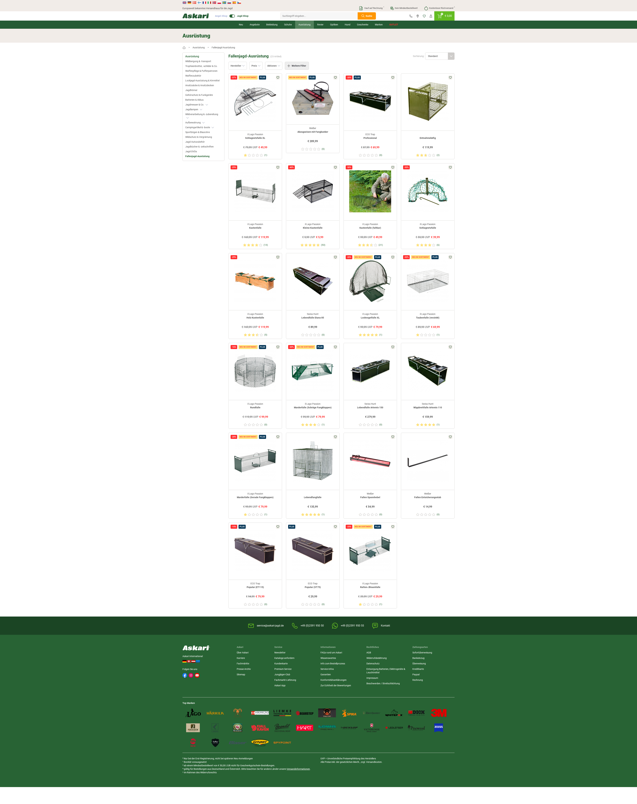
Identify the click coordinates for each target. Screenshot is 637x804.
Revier (320, 24)
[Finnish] (199, 2)
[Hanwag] (193, 742)
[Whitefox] (394, 713)
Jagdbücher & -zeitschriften (199, 146)
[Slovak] (229, 2)
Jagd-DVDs (191, 151)
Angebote (255, 24)
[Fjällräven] (260, 727)
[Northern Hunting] (215, 742)
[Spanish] (234, 2)
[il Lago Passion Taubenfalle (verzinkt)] (427, 281)
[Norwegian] (214, 2)
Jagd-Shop (242, 16)
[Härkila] (215, 713)
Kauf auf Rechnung (374, 7)
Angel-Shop (221, 16)
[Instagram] (191, 675)
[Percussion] (193, 727)
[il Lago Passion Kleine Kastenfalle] (312, 191)
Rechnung (417, 680)
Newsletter (279, 652)
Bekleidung (272, 24)
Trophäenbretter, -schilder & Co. (201, 66)
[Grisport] (260, 742)
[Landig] (215, 727)
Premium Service (282, 669)
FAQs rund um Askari (331, 652)
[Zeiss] (439, 727)
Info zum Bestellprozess (332, 663)
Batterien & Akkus (194, 99)
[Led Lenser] (394, 727)
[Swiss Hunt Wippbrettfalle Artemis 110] (427, 371)
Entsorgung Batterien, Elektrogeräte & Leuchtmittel (385, 671)
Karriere (241, 658)
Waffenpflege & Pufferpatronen (201, 71)
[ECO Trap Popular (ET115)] (255, 551)
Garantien (325, 674)
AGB (368, 652)
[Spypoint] (282, 742)
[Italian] (209, 2)
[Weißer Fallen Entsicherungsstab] (427, 461)
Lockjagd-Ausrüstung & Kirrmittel (202, 80)
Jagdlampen (192, 109)
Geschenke (362, 24)
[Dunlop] (349, 727)
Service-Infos (327, 669)
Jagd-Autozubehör (195, 141)
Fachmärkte (243, 663)
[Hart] (305, 727)
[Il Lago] (193, 713)
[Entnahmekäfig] (427, 102)
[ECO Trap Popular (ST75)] (312, 551)
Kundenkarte (281, 663)
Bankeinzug (418, 658)
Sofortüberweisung (422, 652)
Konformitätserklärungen (333, 680)
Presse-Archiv (244, 669)
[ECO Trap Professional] (370, 102)
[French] (204, 2)
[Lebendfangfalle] (312, 461)
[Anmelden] (430, 16)
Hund (347, 24)
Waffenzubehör (193, 75)
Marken (379, 24)
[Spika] (349, 713)
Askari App (279, 685)
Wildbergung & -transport (198, 61)
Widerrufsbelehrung (376, 658)
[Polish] (219, 2)
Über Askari (242, 652)
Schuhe (288, 24)
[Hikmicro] (260, 713)
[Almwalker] (238, 713)
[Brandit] (282, 727)
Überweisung (419, 663)
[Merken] (424, 16)
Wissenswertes (328, 658)
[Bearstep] (305, 713)
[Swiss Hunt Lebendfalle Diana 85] (312, 281)
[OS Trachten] (238, 727)
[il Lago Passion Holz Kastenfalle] (255, 281)
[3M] (439, 713)
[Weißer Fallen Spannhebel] (370, 461)
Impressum (372, 678)
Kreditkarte (418, 669)
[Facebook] (184, 675)
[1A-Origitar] (327, 713)
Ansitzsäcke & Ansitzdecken (199, 85)
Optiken (334, 24)
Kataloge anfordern (284, 658)
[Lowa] (327, 727)
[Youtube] (197, 675)
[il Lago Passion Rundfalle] (255, 371)
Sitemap (241, 674)
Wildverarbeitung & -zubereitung (201, 114)
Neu (241, 24)
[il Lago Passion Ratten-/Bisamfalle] (370, 551)
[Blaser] (238, 742)
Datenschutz (373, 663)
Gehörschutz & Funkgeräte (199, 95)
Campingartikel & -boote (198, 127)
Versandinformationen (298, 769)
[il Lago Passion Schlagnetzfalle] (427, 191)
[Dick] (416, 713)
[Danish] (194, 2)
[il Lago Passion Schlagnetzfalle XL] (255, 102)
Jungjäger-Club (282, 674)
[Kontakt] (411, 16)
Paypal (416, 674)
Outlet (393, 24)
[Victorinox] (372, 727)
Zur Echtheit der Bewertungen (335, 685)
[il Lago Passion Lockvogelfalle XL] (370, 281)
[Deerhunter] (372, 713)
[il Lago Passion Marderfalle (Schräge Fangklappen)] (312, 371)
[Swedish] (224, 2)
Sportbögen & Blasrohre (197, 132)
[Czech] (239, 2)
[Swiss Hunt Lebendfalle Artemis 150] (370, 371)
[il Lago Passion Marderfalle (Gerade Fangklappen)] (255, 461)
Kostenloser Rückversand (442, 7)
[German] (189, 2)
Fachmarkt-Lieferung (285, 680)
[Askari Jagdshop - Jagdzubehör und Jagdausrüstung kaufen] (195, 15)
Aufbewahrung (193, 122)
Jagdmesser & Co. (195, 104)
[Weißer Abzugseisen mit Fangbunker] (312, 98)
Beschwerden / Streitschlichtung (383, 683)
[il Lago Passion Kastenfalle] (255, 191)
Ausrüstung (304, 24)
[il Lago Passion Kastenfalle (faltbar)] (370, 191)
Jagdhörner (191, 90)
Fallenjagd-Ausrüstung (197, 156)
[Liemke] (282, 713)
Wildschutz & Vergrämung (198, 137)
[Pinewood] (416, 727)
